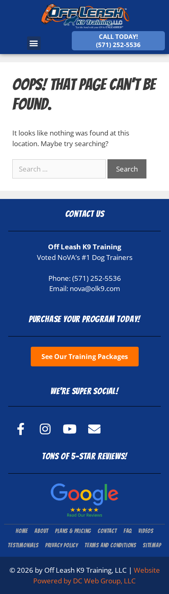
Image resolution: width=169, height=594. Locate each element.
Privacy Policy (61, 545)
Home (22, 531)
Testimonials (23, 545)
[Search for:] (59, 169)
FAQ (127, 531)
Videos (145, 531)
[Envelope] (94, 429)
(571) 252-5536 (96, 278)
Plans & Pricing (73, 531)
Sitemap (152, 545)
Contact (107, 531)
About (41, 531)
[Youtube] (69, 429)
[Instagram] (45, 429)
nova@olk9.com (95, 288)
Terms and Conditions (110, 545)
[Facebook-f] (20, 429)
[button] (34, 43)
